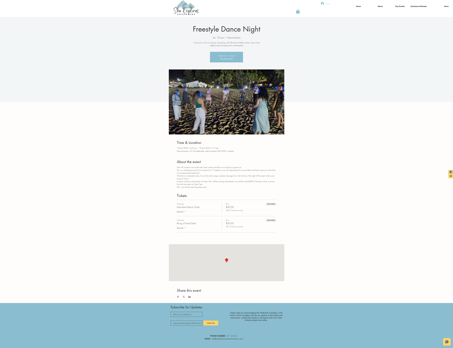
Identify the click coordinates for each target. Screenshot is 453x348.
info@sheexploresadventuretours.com (227, 339)
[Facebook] (451, 172)
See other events (226, 58)
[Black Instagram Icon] (451, 176)
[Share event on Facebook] (178, 297)
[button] (298, 11)
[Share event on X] (184, 297)
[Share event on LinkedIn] (189, 297)
